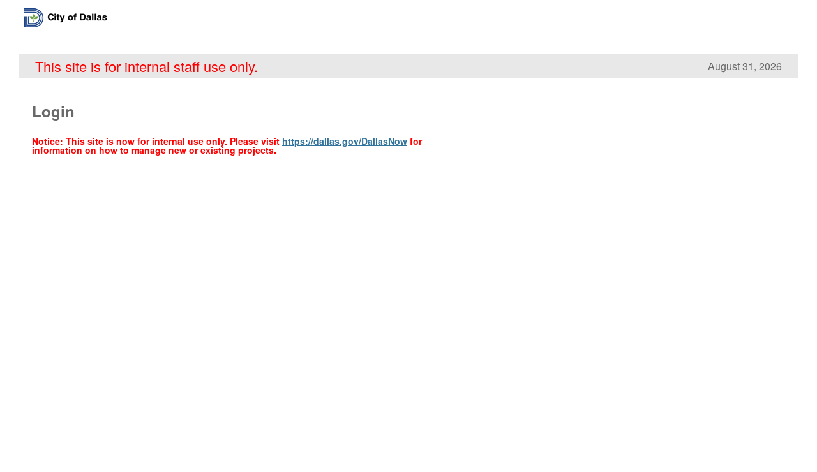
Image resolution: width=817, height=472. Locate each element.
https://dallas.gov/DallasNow (344, 141)
